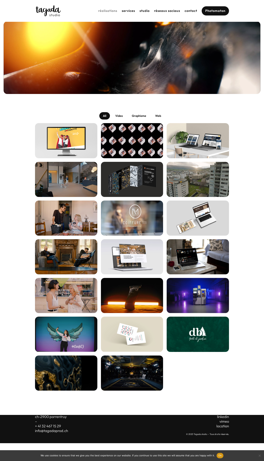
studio (145, 11)
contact (191, 11)
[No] (259, 455)
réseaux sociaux (167, 11)
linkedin (223, 416)
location (222, 426)
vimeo (224, 421)
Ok (220, 455)
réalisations (107, 11)
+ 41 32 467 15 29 (48, 426)
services (128, 11)
